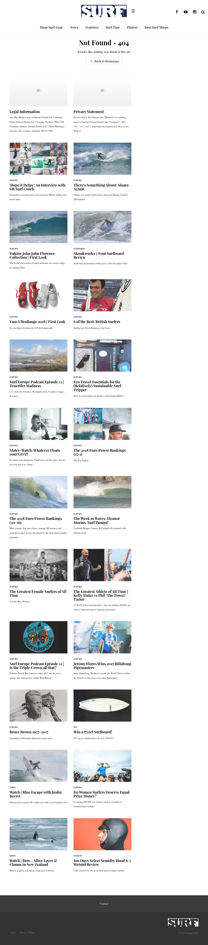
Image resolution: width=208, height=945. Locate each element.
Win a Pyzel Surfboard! (102, 717)
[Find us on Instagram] (194, 12)
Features (92, 27)
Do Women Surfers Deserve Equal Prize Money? (102, 781)
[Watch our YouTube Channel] (185, 12)
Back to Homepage (106, 61)
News (74, 27)
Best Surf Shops (156, 27)
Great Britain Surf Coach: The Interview (38, 174)
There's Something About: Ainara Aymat (102, 174)
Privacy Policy (27, 932)
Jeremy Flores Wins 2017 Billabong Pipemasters (102, 652)
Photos (132, 27)
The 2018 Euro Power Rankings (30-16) (38, 509)
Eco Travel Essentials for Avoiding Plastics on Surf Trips (102, 370)
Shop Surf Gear (51, 27)
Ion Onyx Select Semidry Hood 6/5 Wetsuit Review (102, 847)
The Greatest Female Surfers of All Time (38, 578)
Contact (104, 903)
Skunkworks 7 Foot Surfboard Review (102, 240)
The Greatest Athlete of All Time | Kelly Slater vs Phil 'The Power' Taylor (102, 582)
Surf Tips (113, 27)
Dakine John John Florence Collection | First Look (38, 242)
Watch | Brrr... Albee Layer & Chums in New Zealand (38, 847)
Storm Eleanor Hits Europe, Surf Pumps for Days (102, 507)
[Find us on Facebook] (177, 12)
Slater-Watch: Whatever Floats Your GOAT (38, 439)
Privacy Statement (102, 105)
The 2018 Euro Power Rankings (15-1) (102, 437)
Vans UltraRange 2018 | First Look (38, 306)
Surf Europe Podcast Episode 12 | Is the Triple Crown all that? (38, 652)
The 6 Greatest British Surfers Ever (102, 306)
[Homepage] (183, 921)
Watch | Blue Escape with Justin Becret (38, 779)
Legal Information (38, 105)
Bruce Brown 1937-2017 (38, 717)
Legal (13, 932)
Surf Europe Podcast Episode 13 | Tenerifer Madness (38, 370)
